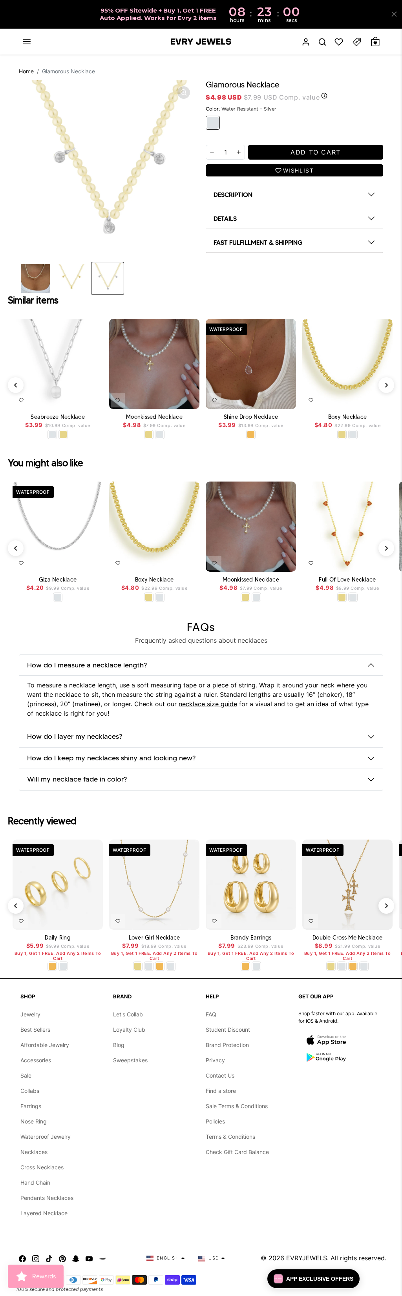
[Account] (306, 41)
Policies (215, 1121)
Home (26, 71)
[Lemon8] (102, 1258)
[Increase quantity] (239, 152)
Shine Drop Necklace (251, 417)
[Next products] (386, 385)
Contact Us (220, 1075)
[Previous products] (16, 385)
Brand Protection (227, 1045)
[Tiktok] (49, 1258)
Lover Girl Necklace (154, 937)
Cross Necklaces (42, 1167)
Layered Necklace (44, 1213)
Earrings (30, 1106)
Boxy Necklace (347, 417)
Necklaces (34, 1152)
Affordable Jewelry (44, 1045)
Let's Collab (128, 1014)
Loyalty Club (129, 1029)
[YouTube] (89, 1258)
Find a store (221, 1090)
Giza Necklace (58, 579)
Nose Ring (33, 1121)
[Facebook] (22, 1258)
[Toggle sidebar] (357, 42)
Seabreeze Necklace (58, 417)
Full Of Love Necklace (347, 579)
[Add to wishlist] (21, 400)
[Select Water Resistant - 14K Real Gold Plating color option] (63, 434)
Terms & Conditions (230, 1136)
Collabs (29, 1090)
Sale (25, 1075)
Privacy (215, 1060)
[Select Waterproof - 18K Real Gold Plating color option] (251, 434)
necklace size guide (208, 704)
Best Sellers (35, 1029)
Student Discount (228, 1029)
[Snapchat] (75, 1258)
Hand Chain (35, 1182)
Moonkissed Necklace (154, 417)
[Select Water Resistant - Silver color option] (52, 434)
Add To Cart (76, 398)
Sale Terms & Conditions (237, 1106)
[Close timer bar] (394, 14)
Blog (118, 1045)
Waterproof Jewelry (45, 1136)
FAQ (211, 1014)
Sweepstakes (130, 1060)
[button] (26, 41)
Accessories (35, 1060)
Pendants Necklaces (46, 1197)
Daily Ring (58, 937)
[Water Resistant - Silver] (213, 123)
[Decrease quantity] (212, 152)
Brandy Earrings (251, 937)
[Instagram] (35, 1258)
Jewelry (30, 1014)
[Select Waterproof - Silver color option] (57, 597)
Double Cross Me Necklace (347, 937)
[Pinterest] (62, 1258)
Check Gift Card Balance (237, 1152)
